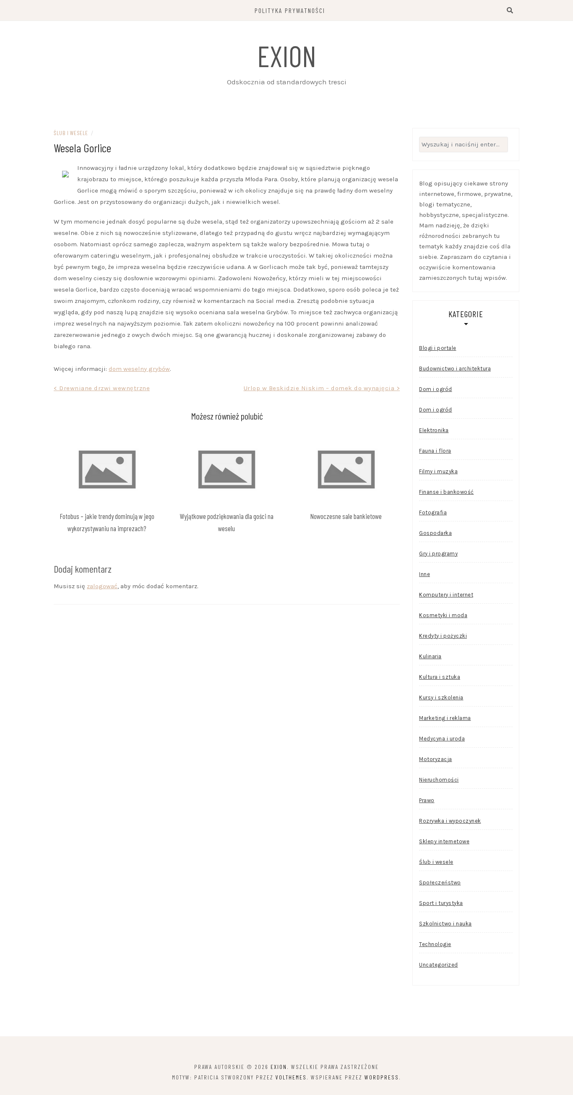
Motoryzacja (435, 759)
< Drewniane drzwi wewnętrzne (102, 388)
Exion (286, 55)
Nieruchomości (439, 780)
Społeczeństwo (440, 882)
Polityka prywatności (290, 10)
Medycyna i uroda (442, 738)
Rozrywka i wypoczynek (450, 821)
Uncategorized (438, 965)
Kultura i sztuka (439, 677)
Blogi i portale (437, 348)
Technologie (435, 944)
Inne (424, 574)
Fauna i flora (435, 451)
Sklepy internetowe (444, 841)
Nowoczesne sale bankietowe (346, 516)
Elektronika (434, 430)
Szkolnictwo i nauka (445, 923)
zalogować (102, 586)
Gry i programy (438, 553)
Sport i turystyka (441, 903)
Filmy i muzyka (438, 471)
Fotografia (433, 512)
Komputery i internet (446, 595)
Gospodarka (435, 533)
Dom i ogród (435, 389)
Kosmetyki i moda (443, 615)
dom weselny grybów (139, 369)
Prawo (427, 800)
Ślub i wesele (71, 132)
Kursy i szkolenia (441, 697)
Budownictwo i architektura (455, 368)
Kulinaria (430, 656)
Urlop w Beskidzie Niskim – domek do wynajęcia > (322, 388)
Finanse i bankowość (446, 492)
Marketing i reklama (445, 718)
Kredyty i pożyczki (443, 636)
